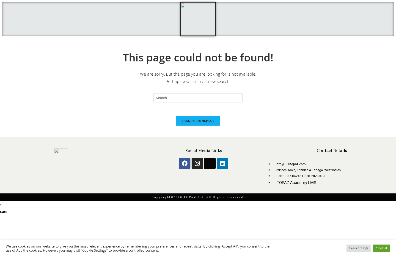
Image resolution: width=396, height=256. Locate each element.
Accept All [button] (382, 248)
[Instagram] (197, 163)
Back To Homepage (198, 121)
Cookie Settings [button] (358, 248)
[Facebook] (184, 163)
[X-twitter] (210, 163)
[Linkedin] (222, 163)
